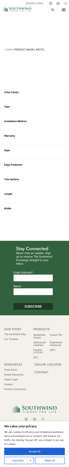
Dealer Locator (47, 364)
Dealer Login (11, 379)
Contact (41, 372)
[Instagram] (65, 3)
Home (8, 49)
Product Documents (15, 389)
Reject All (50, 460)
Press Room (10, 369)
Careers (8, 384)
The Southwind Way (15, 334)
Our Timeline (11, 339)
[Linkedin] (50, 3)
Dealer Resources (13, 374)
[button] (52, 10)
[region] (34, 444)
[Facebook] (58, 3)
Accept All (34, 451)
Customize (18, 460)
